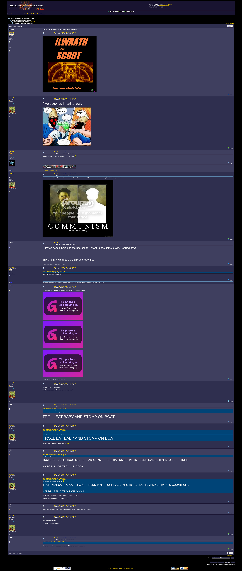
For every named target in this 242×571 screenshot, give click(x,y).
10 (21, 26)
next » (232, 23)
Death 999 (32, 21)
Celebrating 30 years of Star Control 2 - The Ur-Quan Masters (28, 14)
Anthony (11, 151)
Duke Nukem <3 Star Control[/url (50, 170)
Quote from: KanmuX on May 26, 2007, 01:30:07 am (54, 454)
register (170, 4)
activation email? (164, 5)
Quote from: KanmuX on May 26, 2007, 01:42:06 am (54, 541)
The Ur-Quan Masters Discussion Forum (22, 18)
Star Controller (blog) (47, 169)
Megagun (11, 32)
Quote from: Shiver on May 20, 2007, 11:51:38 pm (54, 271)
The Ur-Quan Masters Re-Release (21, 20)
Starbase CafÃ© (17, 21)
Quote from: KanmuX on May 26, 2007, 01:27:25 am (54, 408)
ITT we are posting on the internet (24, 23)
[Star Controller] (11, 170)
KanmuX (11, 98)
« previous (228, 23)
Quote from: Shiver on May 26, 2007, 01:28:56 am (54, 429)
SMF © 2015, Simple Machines (126, 568)
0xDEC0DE (12, 267)
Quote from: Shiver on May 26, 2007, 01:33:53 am (54, 478)
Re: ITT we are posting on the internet (65, 32)
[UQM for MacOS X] (11, 283)
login (164, 4)
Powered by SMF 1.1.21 (114, 568)
